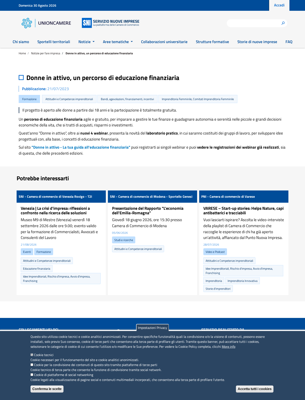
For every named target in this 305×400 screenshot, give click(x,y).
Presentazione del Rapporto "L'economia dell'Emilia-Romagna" (147, 210)
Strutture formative (212, 42)
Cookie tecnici (44, 354)
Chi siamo (21, 42)
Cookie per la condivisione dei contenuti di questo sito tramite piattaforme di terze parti (95, 364)
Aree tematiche (116, 42)
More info (228, 346)
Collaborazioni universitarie (164, 42)
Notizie (85, 42)
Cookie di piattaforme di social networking (63, 374)
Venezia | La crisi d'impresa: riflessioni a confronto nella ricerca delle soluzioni (55, 210)
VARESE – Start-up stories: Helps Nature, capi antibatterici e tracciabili (243, 210)
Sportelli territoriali (53, 42)
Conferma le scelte (47, 389)
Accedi (279, 5)
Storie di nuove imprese (257, 42)
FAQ (288, 42)
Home (22, 53)
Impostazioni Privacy (152, 327)
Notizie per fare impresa (45, 53)
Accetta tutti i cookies (255, 389)
